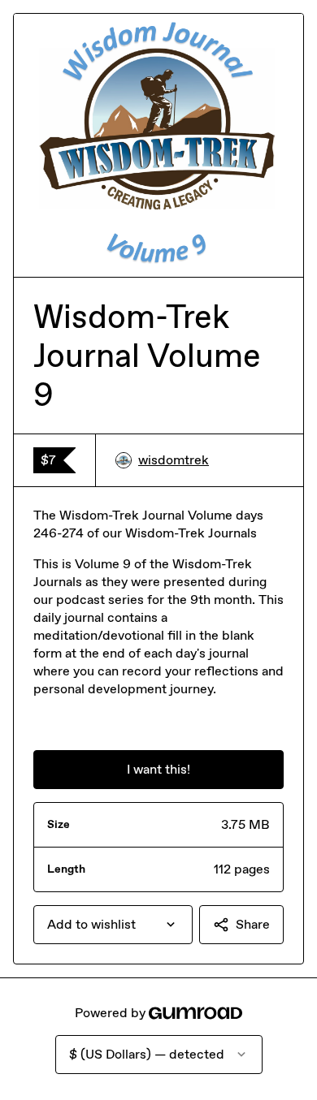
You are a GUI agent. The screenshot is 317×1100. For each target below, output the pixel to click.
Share (253, 924)
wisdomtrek (173, 460)
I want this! (158, 769)
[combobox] (113, 924)
